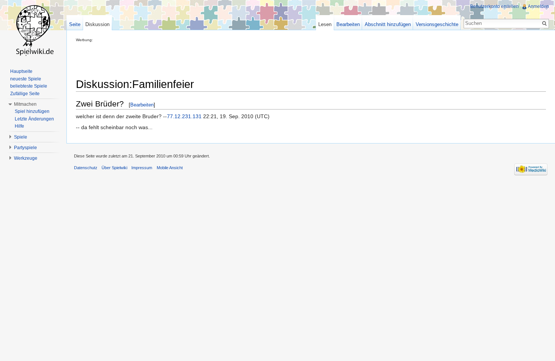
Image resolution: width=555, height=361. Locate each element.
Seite (74, 24)
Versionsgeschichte (437, 24)
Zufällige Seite (25, 93)
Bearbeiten (142, 105)
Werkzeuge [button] (25, 158)
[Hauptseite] (33, 30)
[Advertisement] (213, 59)
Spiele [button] (20, 137)
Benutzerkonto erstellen (494, 6)
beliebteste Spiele (28, 86)
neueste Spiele (25, 79)
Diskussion (97, 24)
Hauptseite (21, 71)
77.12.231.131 (184, 116)
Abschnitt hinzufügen (388, 24)
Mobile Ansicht (170, 167)
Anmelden (538, 6)
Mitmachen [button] (25, 104)
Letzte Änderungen (34, 119)
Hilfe (19, 126)
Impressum (141, 167)
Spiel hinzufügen (32, 111)
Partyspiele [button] (25, 147)
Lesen (324, 24)
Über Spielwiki (114, 167)
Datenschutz (85, 167)
